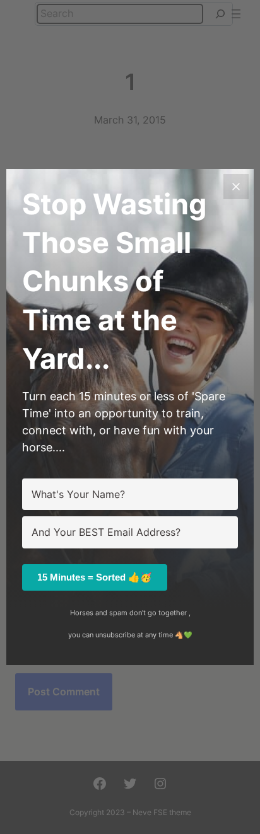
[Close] (236, 186)
